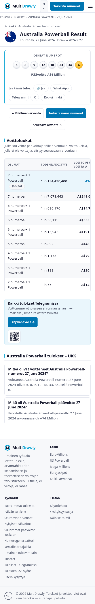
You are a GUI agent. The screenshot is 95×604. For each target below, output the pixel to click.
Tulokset (19, 17)
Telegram (19, 97)
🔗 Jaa (41, 88)
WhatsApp (60, 88)
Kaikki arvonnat (61, 479)
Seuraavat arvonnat (18, 518)
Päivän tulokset (15, 512)
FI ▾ (43, 6)
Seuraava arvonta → (47, 125)
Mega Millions (60, 466)
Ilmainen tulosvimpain (20, 553)
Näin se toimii (60, 518)
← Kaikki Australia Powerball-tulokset (32, 26)
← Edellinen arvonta (26, 113)
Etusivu (5, 17)
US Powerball (59, 460)
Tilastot (9, 559)
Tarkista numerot (66, 6)
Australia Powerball (40, 17)
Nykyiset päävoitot (17, 524)
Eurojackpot (58, 472)
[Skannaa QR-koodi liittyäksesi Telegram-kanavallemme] (14, 336)
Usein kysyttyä (14, 577)
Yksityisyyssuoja (61, 512)
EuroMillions (59, 454)
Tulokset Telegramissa (20, 565)
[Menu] (90, 6)
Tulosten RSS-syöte (17, 571)
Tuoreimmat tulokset (19, 506)
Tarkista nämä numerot (66, 113)
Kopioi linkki (53, 97)
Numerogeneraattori (19, 540)
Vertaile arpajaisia (17, 547)
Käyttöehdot (58, 506)
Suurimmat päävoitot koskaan (19, 532)
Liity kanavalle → (22, 322)
